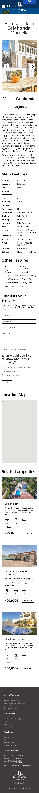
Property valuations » (10, 727)
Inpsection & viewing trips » (12, 719)
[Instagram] (15, 784)
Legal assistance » (9, 722)
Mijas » (5, 740)
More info (28, 533)
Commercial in (14, 703)
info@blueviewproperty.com (21, 766)
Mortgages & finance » (11, 724)
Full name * (8, 316)
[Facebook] (18, 784)
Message (7, 333)
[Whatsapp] (21, 784)
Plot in (11, 700)
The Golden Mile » (9, 743)
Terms (27, 788)
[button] (3, 6)
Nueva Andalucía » (9, 745)
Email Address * (10, 327)
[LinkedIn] (23, 784)
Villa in (12, 504)
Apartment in (13, 706)
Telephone (7, 321)
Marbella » (7, 737)
